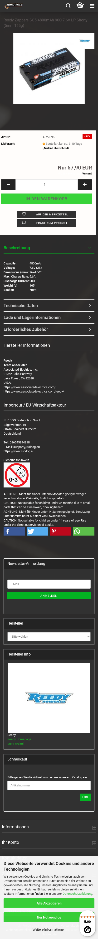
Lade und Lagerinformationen (32, 317)
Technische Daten (21, 305)
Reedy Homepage (19, 739)
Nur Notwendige (49, 917)
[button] (8, 184)
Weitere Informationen (49, 929)
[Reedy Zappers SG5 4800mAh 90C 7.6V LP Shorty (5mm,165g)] (49, 68)
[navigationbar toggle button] (92, 6)
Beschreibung (17, 247)
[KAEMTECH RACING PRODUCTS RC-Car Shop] (12, 6)
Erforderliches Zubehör (26, 329)
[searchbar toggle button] (68, 6)
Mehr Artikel (15, 743)
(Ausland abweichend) (56, 148)
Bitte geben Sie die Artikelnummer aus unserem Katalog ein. (47, 777)
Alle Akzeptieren (49, 903)
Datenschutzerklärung (77, 893)
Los (85, 797)
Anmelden (49, 595)
